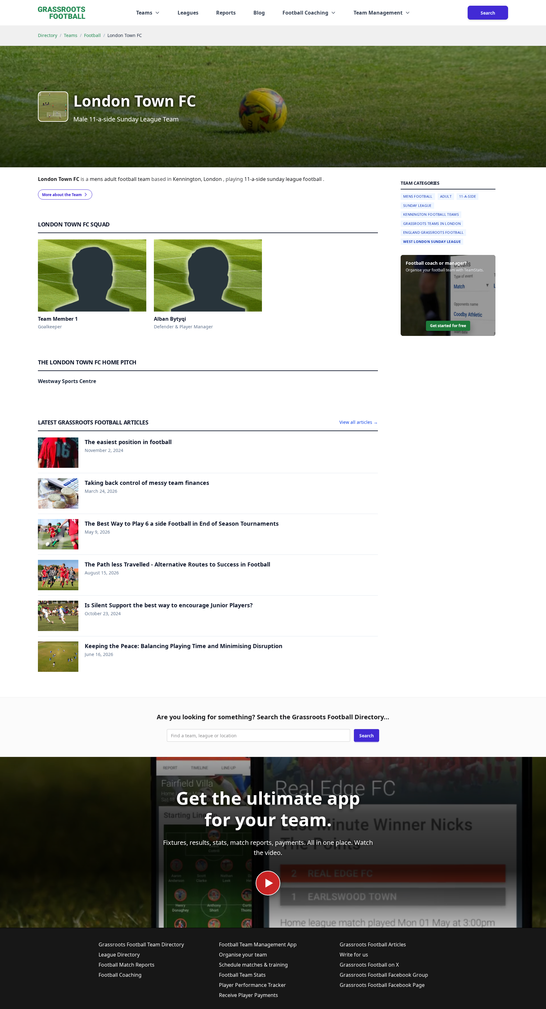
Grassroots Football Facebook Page (382, 984)
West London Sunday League (432, 241)
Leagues (188, 12)
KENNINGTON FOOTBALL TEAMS (431, 214)
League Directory (119, 954)
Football (92, 35)
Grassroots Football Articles (373, 944)
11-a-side (255, 179)
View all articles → (358, 422)
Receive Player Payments (248, 995)
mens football (418, 196)
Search (488, 13)
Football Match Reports (127, 964)
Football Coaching (120, 974)
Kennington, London (198, 179)
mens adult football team (120, 179)
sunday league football (295, 179)
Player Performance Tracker (252, 984)
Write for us (354, 954)
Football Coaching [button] (305, 12)
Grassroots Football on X (369, 964)
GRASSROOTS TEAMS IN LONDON (432, 223)
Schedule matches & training (253, 964)
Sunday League (417, 205)
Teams (70, 35)
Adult (446, 196)
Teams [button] (144, 12)
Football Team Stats (242, 974)
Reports (226, 12)
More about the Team (62, 194)
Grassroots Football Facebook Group (384, 974)
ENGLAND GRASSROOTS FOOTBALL (433, 232)
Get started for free (448, 325)
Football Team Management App (258, 944)
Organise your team (243, 954)
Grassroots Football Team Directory (141, 944)
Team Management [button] (378, 12)
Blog (259, 12)
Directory (47, 35)
